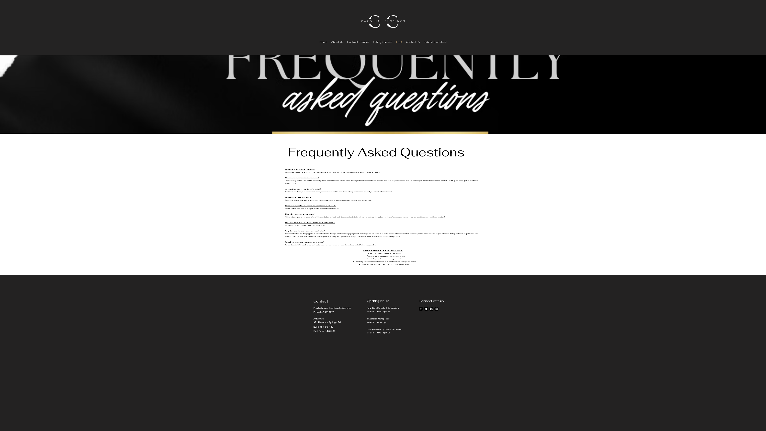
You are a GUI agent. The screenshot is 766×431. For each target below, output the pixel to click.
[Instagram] (436, 309)
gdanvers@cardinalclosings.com (335, 308)
